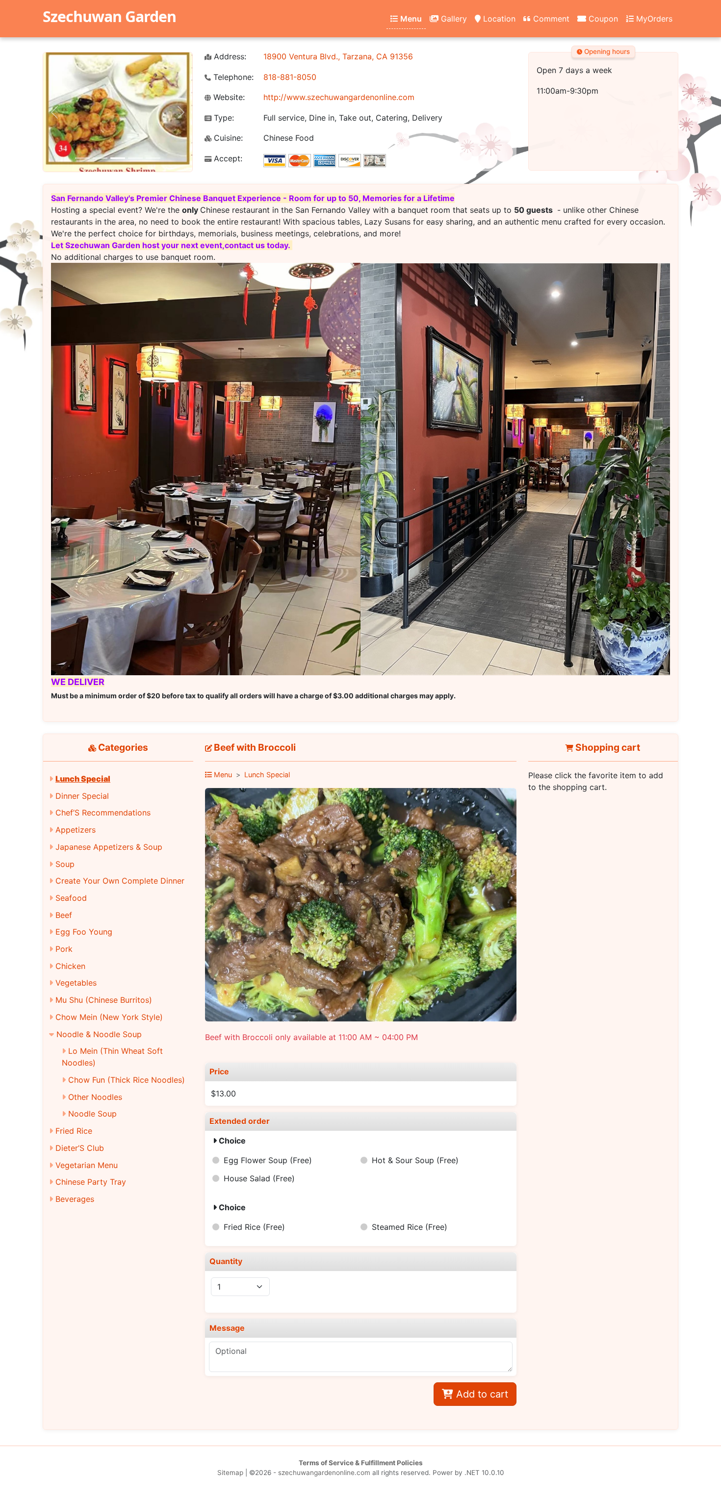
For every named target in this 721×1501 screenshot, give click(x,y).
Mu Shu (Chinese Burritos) (103, 1000)
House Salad (259, 1178)
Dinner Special (82, 796)
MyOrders (653, 19)
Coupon (602, 19)
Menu (410, 19)
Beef (63, 915)
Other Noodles (95, 1097)
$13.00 (223, 1093)
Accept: (226, 158)
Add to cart (480, 1394)
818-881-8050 (289, 77)
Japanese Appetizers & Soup (108, 847)
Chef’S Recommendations (103, 812)
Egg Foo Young (83, 932)
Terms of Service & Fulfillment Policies (361, 1463)
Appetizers (75, 830)
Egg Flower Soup (268, 1160)
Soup (65, 864)
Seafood (71, 898)
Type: (222, 118)
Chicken (70, 966)
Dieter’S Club (79, 1148)
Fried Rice (73, 1131)
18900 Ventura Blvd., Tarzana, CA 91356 (338, 56)
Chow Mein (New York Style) (109, 1017)
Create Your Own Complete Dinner (119, 881)
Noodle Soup (92, 1114)
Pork (64, 949)
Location (498, 19)
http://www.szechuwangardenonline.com (338, 97)
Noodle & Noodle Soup (99, 1034)
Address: (228, 56)
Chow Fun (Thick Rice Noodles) (126, 1080)
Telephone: (232, 77)
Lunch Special (82, 779)
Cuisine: (227, 138)
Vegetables (76, 983)
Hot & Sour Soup (415, 1160)
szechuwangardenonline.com (324, 1472)
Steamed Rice (409, 1227)
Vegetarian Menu (86, 1165)
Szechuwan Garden (109, 16)
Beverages (74, 1199)
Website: (228, 97)
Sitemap (230, 1472)
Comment (550, 19)
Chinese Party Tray (90, 1182)
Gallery (452, 19)
